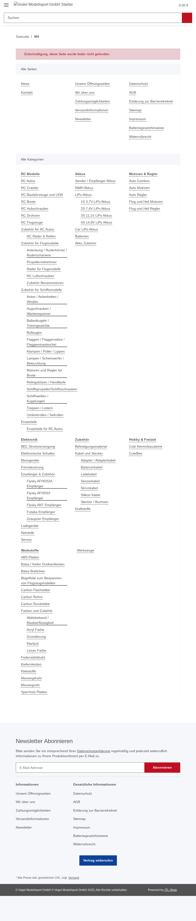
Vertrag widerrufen (98, 860)
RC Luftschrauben (40, 276)
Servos (26, 539)
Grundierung (36, 636)
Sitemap (135, 110)
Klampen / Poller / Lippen (46, 351)
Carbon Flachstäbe (35, 590)
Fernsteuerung (32, 467)
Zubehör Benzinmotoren (45, 283)
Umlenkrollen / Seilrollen (45, 415)
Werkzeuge (85, 550)
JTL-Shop (170, 890)
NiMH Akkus (84, 188)
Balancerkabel (91, 467)
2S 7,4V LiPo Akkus (95, 208)
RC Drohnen (30, 215)
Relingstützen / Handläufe (46, 382)
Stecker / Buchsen (94, 502)
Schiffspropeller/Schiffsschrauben (52, 389)
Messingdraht (31, 678)
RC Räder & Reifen (41, 236)
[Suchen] (187, 18)
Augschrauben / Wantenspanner (39, 311)
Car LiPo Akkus (86, 229)
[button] (153, 5)
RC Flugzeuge (32, 222)
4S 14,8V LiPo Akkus (96, 222)
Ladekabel (89, 474)
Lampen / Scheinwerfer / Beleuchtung (45, 360)
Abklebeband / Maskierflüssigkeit (40, 620)
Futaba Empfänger (41, 512)
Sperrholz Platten (34, 692)
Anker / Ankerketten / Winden (42, 299)
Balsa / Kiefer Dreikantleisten (43, 564)
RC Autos (28, 181)
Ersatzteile (29, 422)
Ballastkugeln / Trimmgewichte (38, 323)
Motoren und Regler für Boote (44, 372)
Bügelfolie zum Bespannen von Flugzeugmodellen (41, 580)
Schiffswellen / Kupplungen (37, 398)
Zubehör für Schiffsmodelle (41, 290)
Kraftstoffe (83, 509)
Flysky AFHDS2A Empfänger (39, 483)
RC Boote (28, 201)
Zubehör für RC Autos (37, 229)
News (25, 84)
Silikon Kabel (90, 495)
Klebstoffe (28, 671)
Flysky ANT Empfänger (44, 505)
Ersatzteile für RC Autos (45, 429)
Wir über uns (84, 92)
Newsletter (83, 119)
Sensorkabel (90, 481)
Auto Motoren (139, 188)
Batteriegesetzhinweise (146, 128)
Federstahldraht (33, 657)
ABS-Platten (30, 557)
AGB (132, 92)
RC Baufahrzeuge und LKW (42, 195)
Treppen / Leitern (40, 408)
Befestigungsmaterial (91, 446)
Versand (73, 877)
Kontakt (27, 92)
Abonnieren (162, 767)
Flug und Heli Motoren (146, 201)
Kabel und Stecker (89, 453)
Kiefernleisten (31, 664)
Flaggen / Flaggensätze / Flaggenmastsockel (46, 341)
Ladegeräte (29, 526)
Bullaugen (34, 332)
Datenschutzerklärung (93, 751)
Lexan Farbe (36, 650)
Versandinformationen (91, 110)
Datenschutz (138, 84)
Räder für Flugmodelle (44, 269)
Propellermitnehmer (42, 262)
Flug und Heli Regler (144, 208)
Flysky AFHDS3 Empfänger (38, 495)
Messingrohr (30, 685)
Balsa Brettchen (33, 571)
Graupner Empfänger (43, 519)
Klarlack (33, 643)
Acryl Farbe (35, 630)
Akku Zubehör (85, 243)
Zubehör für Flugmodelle (40, 243)
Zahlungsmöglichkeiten (92, 101)
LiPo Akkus (83, 195)
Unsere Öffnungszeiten (92, 84)
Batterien (82, 236)
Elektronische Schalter (38, 453)
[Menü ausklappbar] (6, 3)
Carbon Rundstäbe (35, 604)
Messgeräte (30, 460)
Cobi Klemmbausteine (145, 446)
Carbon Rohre (32, 597)
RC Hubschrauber (34, 208)
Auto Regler (138, 195)
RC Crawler (29, 188)
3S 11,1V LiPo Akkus (96, 215)
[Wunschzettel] (162, 5)
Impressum (137, 119)
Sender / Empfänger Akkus (95, 181)
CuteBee (135, 453)
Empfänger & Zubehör (38, 474)
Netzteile (27, 533)
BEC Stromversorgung (38, 446)
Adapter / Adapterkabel (98, 460)
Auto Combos (139, 181)
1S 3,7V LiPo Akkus (95, 201)
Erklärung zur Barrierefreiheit (151, 101)
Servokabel (89, 488)
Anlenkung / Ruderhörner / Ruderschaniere (47, 252)
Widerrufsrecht (140, 137)
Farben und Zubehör (37, 611)
